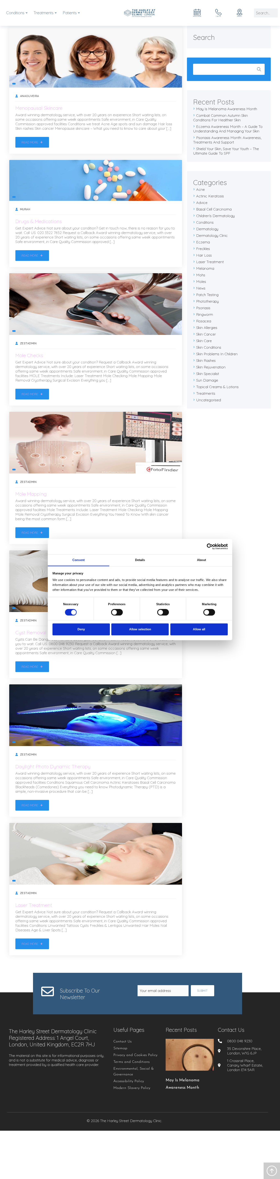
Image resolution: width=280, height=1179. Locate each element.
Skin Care (204, 340)
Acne (200, 189)
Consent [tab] (78, 560)
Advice (201, 202)
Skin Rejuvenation (210, 367)
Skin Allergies (206, 327)
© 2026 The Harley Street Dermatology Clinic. (124, 1120)
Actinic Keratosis (210, 196)
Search (259, 69)
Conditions (205, 222)
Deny (81, 629)
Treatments (205, 393)
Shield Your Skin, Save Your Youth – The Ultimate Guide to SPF (226, 151)
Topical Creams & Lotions (217, 386)
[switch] (117, 612)
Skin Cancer (206, 334)
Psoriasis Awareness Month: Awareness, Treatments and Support (227, 140)
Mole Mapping (31, 494)
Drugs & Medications (38, 221)
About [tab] (201, 560)
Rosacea (203, 321)
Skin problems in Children (217, 354)
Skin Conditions (208, 347)
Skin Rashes (206, 360)
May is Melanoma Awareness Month (226, 108)
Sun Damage (207, 380)
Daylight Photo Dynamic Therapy (53, 766)
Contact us (231, 1029)
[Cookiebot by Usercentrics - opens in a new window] (210, 546)
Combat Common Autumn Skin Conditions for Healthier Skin (220, 117)
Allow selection (140, 629)
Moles (201, 281)
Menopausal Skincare (39, 108)
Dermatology (207, 229)
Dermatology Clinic (212, 235)
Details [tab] (140, 560)
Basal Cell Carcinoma (214, 209)
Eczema (203, 242)
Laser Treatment (33, 905)
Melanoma (205, 268)
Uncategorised (208, 400)
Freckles (203, 248)
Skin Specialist (207, 373)
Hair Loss (204, 255)
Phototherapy (207, 301)
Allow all (199, 629)
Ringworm (204, 314)
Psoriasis (203, 307)
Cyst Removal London (39, 632)
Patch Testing (207, 294)
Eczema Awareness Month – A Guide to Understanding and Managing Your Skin (228, 128)
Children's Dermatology (215, 215)
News (200, 288)
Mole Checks (29, 355)
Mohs (200, 275)
